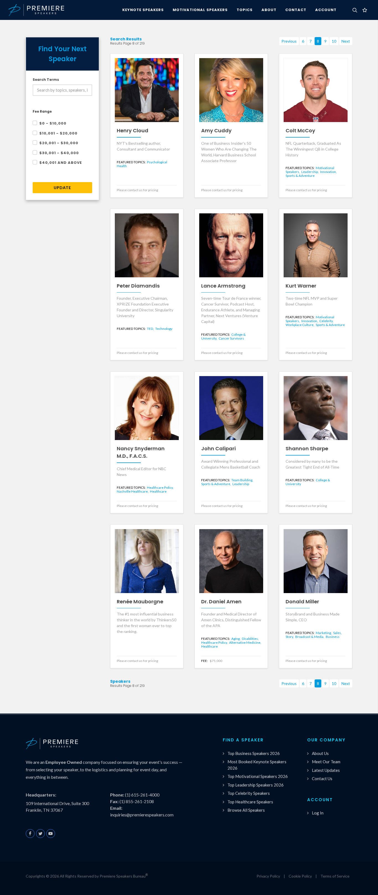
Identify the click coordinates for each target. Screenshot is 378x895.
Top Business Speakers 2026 (253, 753)
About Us (320, 753)
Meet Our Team (326, 761)
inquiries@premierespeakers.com (142, 814)
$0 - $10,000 (52, 123)
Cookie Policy (300, 876)
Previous (289, 41)
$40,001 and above (60, 162)
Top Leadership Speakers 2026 (255, 784)
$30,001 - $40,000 (59, 153)
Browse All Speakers (246, 810)
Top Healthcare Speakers (250, 801)
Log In (317, 812)
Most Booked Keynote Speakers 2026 (256, 764)
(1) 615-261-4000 (142, 794)
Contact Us (322, 778)
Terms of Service (334, 876)
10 (334, 41)
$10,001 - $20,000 (58, 133)
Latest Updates (326, 770)
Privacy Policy (268, 876)
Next (345, 41)
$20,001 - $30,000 (58, 143)
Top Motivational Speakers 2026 (257, 776)
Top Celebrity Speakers (248, 793)
